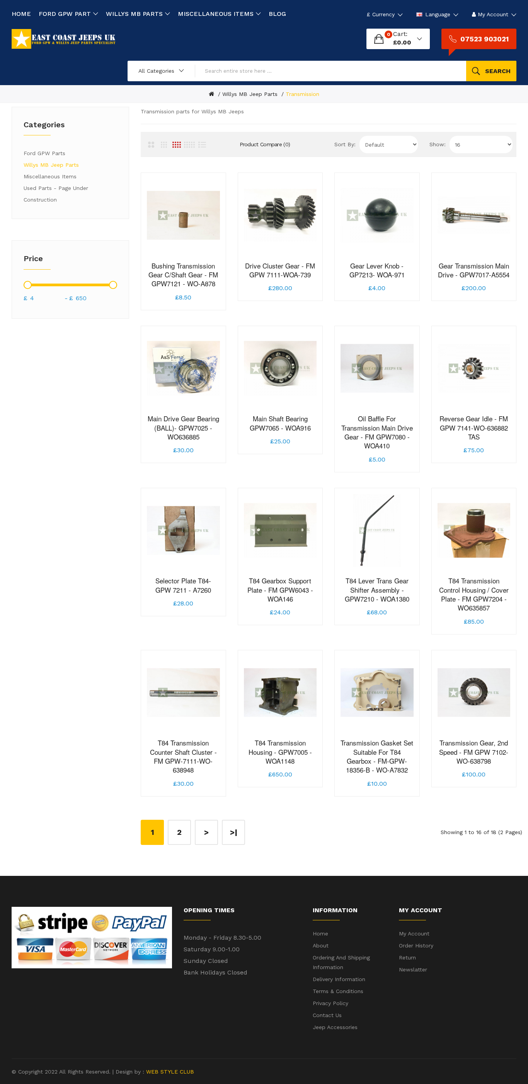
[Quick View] (209, 281)
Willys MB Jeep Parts (250, 94)
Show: (437, 144)
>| (233, 832)
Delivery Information (339, 979)
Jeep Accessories (335, 1027)
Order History (416, 945)
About (321, 945)
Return (407, 957)
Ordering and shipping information (341, 962)
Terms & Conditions (338, 991)
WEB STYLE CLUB (169, 1072)
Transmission (302, 94)
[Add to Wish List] (174, 281)
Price (33, 258)
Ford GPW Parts (44, 153)
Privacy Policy (330, 1003)
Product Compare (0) (265, 144)
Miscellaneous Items (50, 176)
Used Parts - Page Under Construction (56, 194)
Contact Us (327, 1015)
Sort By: (345, 144)
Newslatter (413, 969)
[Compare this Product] (192, 281)
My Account (414, 933)
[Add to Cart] (157, 281)
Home (320, 933)
